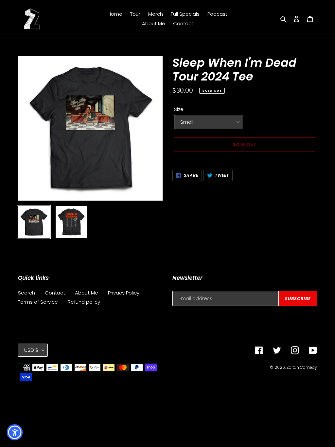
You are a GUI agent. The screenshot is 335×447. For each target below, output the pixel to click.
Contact (55, 292)
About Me (86, 292)
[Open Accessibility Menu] (15, 432)
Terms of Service (38, 301)
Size (179, 109)
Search (26, 292)
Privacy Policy (123, 292)
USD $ (31, 350)
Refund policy (84, 301)
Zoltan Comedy (302, 367)
